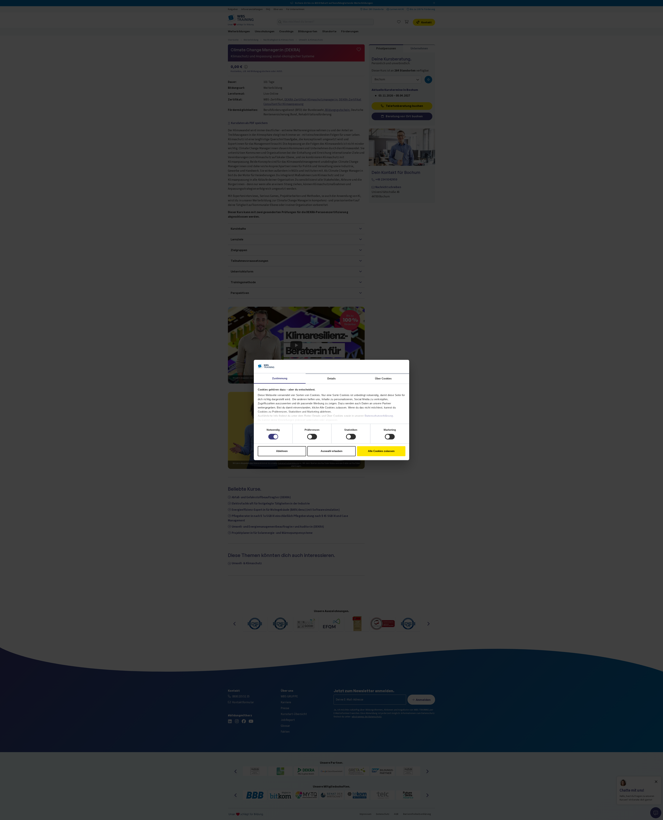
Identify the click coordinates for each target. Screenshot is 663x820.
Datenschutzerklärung (379, 415)
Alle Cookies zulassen (381, 451)
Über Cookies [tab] (383, 378)
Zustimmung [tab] (279, 378)
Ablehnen (282, 451)
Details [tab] (331, 378)
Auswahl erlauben (331, 451)
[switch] (312, 437)
